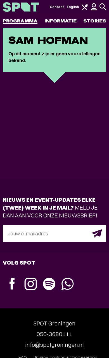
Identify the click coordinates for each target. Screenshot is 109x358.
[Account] (94, 9)
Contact (57, 7)
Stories (94, 21)
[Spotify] (49, 284)
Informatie (60, 21)
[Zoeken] (102, 9)
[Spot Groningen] (21, 7)
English (73, 7)
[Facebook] (12, 284)
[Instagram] (30, 284)
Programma (20, 21)
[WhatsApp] (67, 284)
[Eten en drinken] (85, 9)
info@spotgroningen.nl (54, 344)
